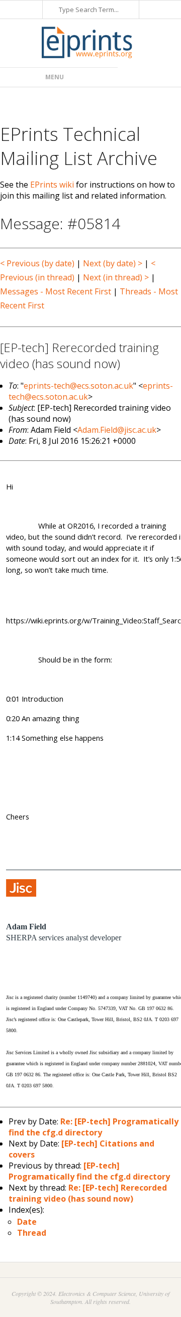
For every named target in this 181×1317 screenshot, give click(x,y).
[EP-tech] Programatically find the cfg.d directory (89, 1171)
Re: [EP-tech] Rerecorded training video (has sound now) (88, 1193)
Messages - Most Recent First (55, 291)
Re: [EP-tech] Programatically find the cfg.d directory (93, 1127)
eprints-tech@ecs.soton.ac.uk (78, 385)
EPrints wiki (52, 184)
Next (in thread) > (116, 277)
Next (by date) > (112, 263)
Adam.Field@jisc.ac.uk (116, 429)
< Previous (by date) (37, 263)
